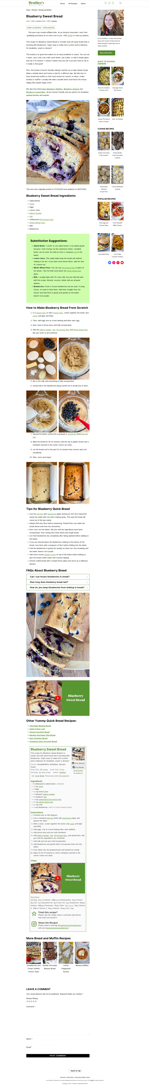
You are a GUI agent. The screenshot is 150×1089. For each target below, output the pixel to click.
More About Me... (106, 53)
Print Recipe (79, 763)
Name (29, 1039)
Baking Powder (36, 213)
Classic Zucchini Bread (40, 732)
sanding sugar (50, 555)
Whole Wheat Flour (37, 223)
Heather (62, 772)
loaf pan (40, 514)
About (83, 4)
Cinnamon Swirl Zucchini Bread (43, 741)
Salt (31, 216)
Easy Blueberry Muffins (52, 89)
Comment (31, 1007)
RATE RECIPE (48, 27)
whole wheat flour (74, 271)
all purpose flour (68, 268)
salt (75, 252)
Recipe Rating (32, 998)
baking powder (45, 330)
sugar (35, 316)
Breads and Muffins (45, 10)
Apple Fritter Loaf (37, 729)
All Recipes (72, 4)
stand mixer (41, 313)
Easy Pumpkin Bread (38, 738)
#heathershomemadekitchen (56, 928)
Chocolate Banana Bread (40, 726)
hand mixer (58, 313)
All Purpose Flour (47, 219)
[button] (74, 771)
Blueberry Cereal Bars (35, 92)
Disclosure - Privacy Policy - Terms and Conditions (73, 1077)
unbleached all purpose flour (50, 799)
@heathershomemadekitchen (69, 925)
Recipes (34, 10)
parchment (72, 434)
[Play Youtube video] (57, 698)
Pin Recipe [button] (79, 767)
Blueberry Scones (71, 89)
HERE (70, 35)
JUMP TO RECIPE (34, 27)
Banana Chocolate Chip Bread (42, 735)
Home (62, 4)
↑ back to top (75, 1071)
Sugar (32, 204)
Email (29, 1047)
